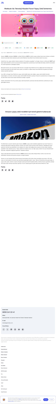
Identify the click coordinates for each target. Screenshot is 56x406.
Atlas (2, 386)
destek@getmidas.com (7, 322)
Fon (2, 374)
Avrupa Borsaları (4, 380)
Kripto (2, 362)
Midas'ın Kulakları (4, 352)
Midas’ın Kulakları (12, 11)
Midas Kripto (3, 377)
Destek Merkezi (4, 349)
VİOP (2, 383)
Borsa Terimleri (4, 357)
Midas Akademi (4, 354)
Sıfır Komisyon (4, 389)
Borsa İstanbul (4, 368)
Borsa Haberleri (21, 11)
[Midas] (2, 3)
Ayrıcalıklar (3, 365)
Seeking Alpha (18, 94)
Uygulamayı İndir (28, 2)
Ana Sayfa (5, 11)
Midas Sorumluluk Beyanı (26, 296)
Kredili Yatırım (4, 391)
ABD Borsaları (4, 371)
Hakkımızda (3, 346)
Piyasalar (3, 360)
